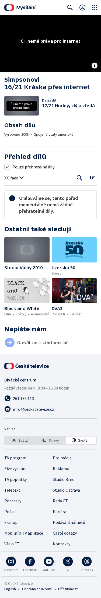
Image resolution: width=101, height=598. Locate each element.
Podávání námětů (69, 522)
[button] (27, 249)
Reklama (61, 468)
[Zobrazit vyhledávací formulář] (70, 7)
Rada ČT (60, 500)
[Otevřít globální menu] (95, 7)
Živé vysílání (15, 468)
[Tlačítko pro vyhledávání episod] (79, 178)
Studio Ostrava (66, 490)
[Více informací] (94, 66)
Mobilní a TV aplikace (23, 533)
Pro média (62, 457)
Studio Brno (64, 479)
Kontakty (61, 543)
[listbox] (50, 440)
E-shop (11, 522)
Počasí (10, 511)
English (10, 588)
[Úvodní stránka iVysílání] (20, 7)
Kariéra (59, 511)
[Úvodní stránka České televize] (27, 366)
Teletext (12, 490)
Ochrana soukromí (37, 588)
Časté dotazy (65, 533)
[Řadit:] (92, 177)
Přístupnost (68, 588)
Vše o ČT (12, 543)
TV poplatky (15, 479)
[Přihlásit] (82, 7)
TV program (15, 457)
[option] (20, 440)
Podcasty (12, 500)
